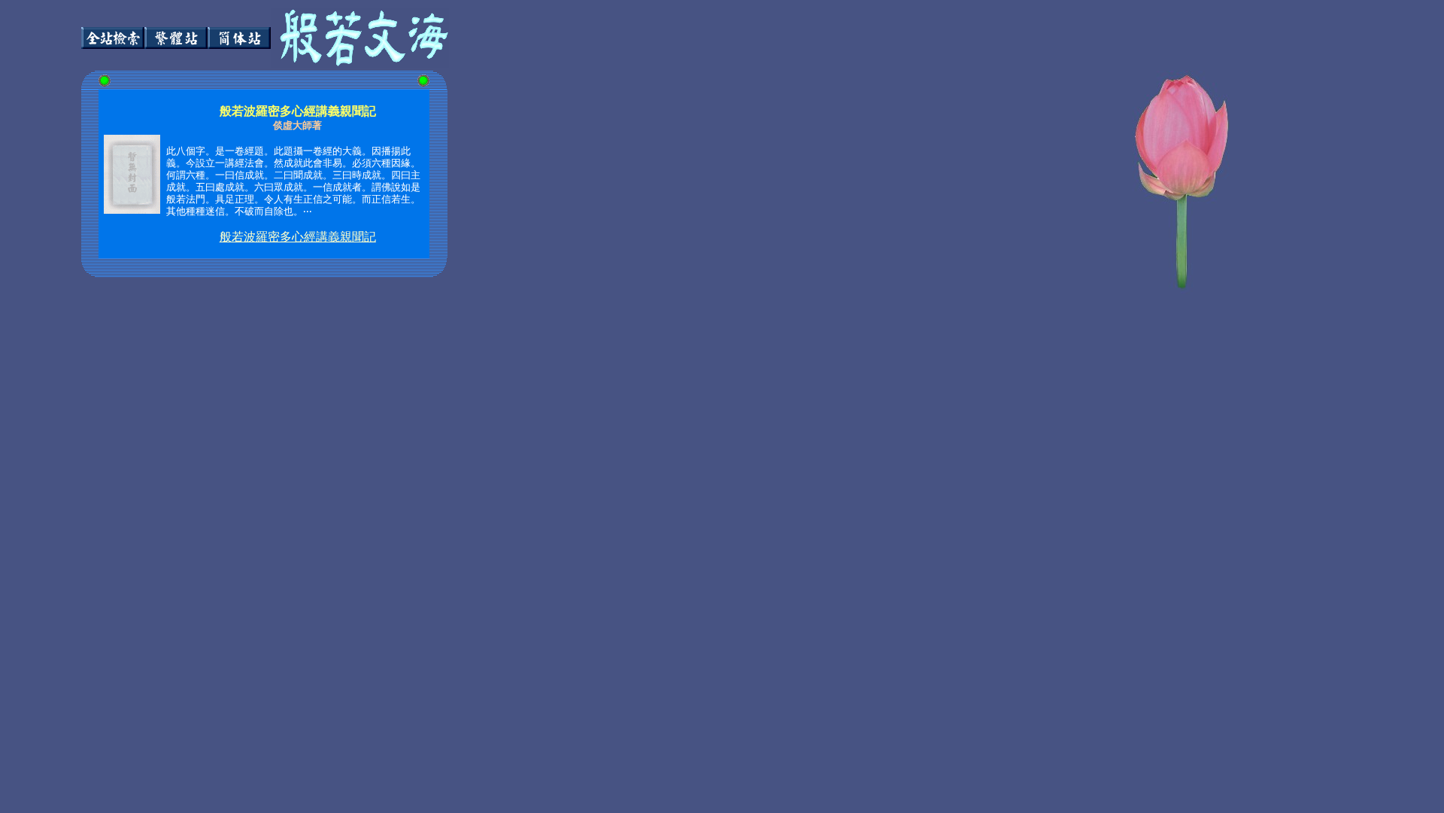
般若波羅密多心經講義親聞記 (298, 236)
